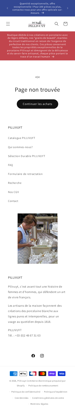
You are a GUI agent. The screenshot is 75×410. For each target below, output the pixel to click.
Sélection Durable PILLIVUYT (26, 156)
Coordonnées (22, 397)
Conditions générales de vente (48, 397)
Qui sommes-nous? (20, 147)
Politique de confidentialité (25, 391)
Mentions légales (39, 403)
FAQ (10, 165)
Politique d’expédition (55, 391)
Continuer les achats (37, 104)
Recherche (14, 183)
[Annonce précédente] (7, 8)
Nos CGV (13, 192)
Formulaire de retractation (25, 174)
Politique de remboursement (43, 385)
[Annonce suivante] (67, 8)
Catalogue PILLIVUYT (21, 138)
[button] (8, 23)
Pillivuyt (21, 380)
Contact (13, 201)
